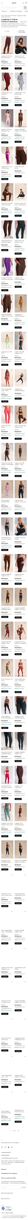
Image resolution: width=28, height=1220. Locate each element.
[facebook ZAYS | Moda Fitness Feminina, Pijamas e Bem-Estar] (5, 1147)
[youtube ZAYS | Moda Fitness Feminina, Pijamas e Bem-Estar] (8, 1147)
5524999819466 (6, 1152)
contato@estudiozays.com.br (9, 1158)
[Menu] (2, 3)
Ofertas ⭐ (4, 11)
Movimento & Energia (16, 11)
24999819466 (5, 1155)
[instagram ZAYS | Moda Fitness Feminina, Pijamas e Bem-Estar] (1, 1147)
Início (2, 15)
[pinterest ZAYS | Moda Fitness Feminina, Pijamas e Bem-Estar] (12, 1147)
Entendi (21, 1217)
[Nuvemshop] (7, 1213)
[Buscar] (25, 7)
